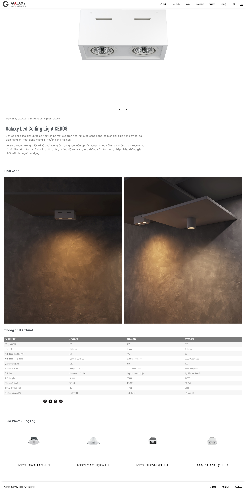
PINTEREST (226, 487)
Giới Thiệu (163, 4)
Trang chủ (11, 118)
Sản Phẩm (176, 4)
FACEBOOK (212, 487)
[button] (234, 4)
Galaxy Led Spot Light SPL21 (34, 465)
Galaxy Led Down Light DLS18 (212, 465)
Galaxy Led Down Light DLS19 (152, 465)
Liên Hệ (223, 4)
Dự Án (188, 4)
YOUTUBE (238, 487)
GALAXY (22, 118)
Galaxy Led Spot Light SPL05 (93, 465)
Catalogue (200, 4)
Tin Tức (212, 4)
